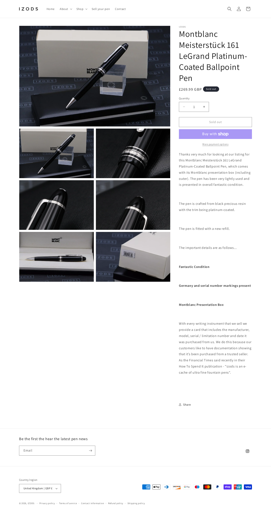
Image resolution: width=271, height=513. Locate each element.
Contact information (92, 503)
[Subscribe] (90, 451)
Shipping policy (136, 503)
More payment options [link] (215, 144)
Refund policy (115, 503)
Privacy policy (47, 503)
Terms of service (68, 503)
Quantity (184, 98)
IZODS (31, 503)
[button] (65, 8)
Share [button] (187, 404)
